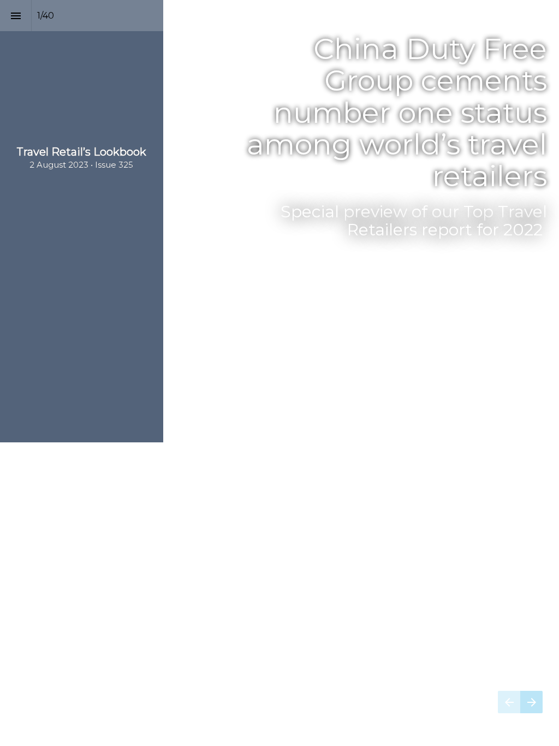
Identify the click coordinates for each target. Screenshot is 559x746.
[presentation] (279, 221)
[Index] (15, 15)
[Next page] (531, 702)
